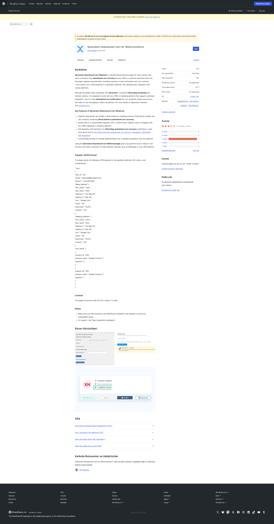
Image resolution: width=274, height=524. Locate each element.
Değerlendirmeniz (168, 150)
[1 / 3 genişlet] (111, 335)
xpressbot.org (84, 106)
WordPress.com (222, 492)
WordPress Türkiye (35, 512)
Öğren (114, 492)
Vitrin (62, 492)
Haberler (12, 496)
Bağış (167, 499)
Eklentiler (63, 499)
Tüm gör (196, 150)
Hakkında (12, 492)
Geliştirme (122, 60)
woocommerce (193, 106)
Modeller (63, 502)
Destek (196, 60)
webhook (184, 106)
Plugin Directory (14, 11)
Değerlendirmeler (95, 60)
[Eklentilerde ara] (31, 24)
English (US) (195, 96)
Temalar (63, 496)
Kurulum (110, 60)
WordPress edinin (263, 4)
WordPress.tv (118, 502)
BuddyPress (221, 502)
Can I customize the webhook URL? (89, 433)
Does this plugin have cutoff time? (88, 446)
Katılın (166, 492)
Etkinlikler (167, 496)
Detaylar (80, 60)
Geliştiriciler (116, 499)
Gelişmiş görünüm (168, 112)
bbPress (219, 499)
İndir (196, 49)
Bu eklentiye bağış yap (171, 190)
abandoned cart (183, 101)
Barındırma (12, 499)
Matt (218, 496)
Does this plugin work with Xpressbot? (90, 439)
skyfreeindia (92, 50)
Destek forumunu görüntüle (172, 169)
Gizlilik (11, 502)
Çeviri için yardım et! (152, 17)
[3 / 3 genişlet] (153, 370)
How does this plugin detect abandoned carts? (93, 426)
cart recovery (194, 101)
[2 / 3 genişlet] (153, 335)
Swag (167, 502)
